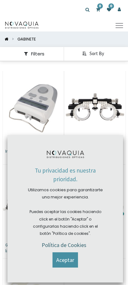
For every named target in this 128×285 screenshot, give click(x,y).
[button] (94, 53)
